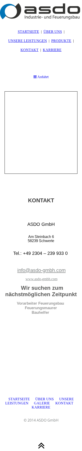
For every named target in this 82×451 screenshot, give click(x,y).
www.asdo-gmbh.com (41, 279)
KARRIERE (52, 50)
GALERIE (42, 403)
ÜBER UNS (53, 32)
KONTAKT (29, 50)
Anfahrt (43, 77)
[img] (41, 11)
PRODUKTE (61, 41)
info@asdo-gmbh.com (41, 270)
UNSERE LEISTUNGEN (27, 41)
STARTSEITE (28, 32)
